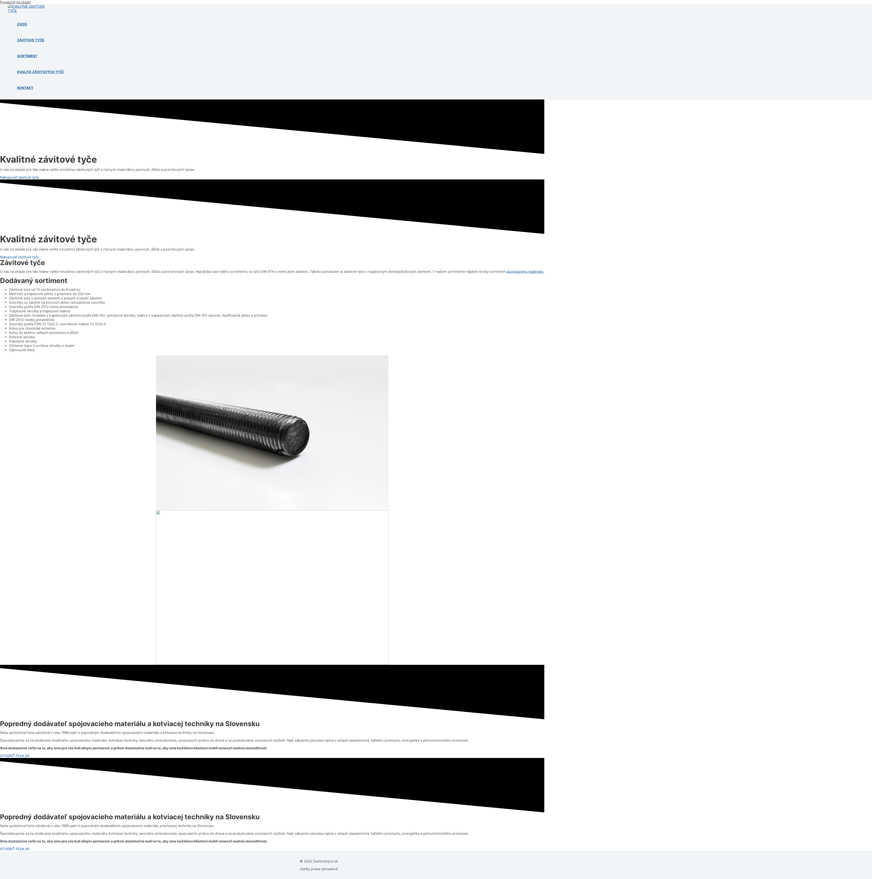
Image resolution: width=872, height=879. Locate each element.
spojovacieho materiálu (524, 271)
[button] (19, 177)
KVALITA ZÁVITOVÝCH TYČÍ (40, 72)
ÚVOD (22, 24)
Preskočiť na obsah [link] (15, 2)
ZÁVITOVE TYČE (30, 40)
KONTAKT (25, 88)
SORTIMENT (27, 56)
